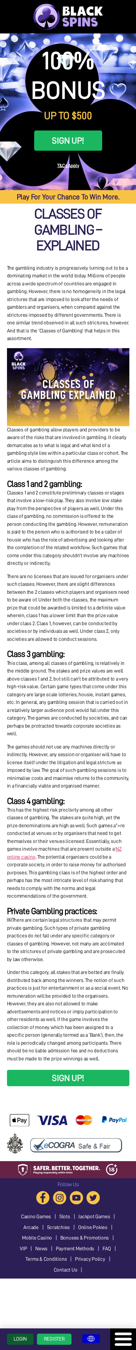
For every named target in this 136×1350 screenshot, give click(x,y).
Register (54, 1339)
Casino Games (36, 1216)
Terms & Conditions (46, 1259)
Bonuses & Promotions (84, 1238)
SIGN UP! (68, 140)
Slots (64, 1216)
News (41, 1248)
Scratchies (58, 1227)
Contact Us (65, 1270)
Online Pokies (92, 1227)
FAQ (107, 1248)
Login (20, 1339)
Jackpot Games (94, 1216)
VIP (23, 1248)
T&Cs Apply (68, 165)
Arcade (31, 1227)
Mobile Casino (37, 1238)
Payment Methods (75, 1248)
